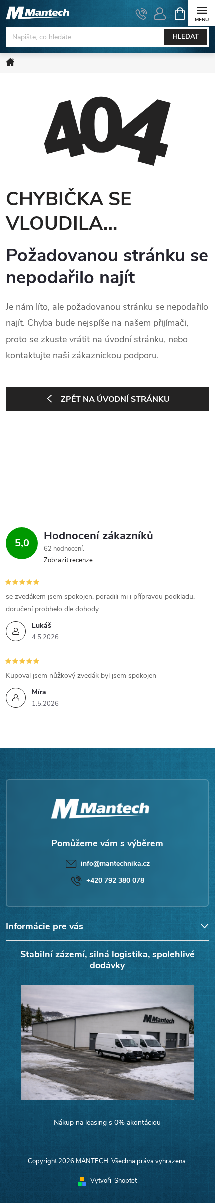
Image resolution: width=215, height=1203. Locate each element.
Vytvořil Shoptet (113, 1180)
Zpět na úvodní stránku (115, 399)
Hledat (186, 36)
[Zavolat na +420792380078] (142, 13)
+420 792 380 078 (115, 880)
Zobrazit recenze (68, 560)
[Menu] (201, 13)
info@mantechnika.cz (115, 863)
